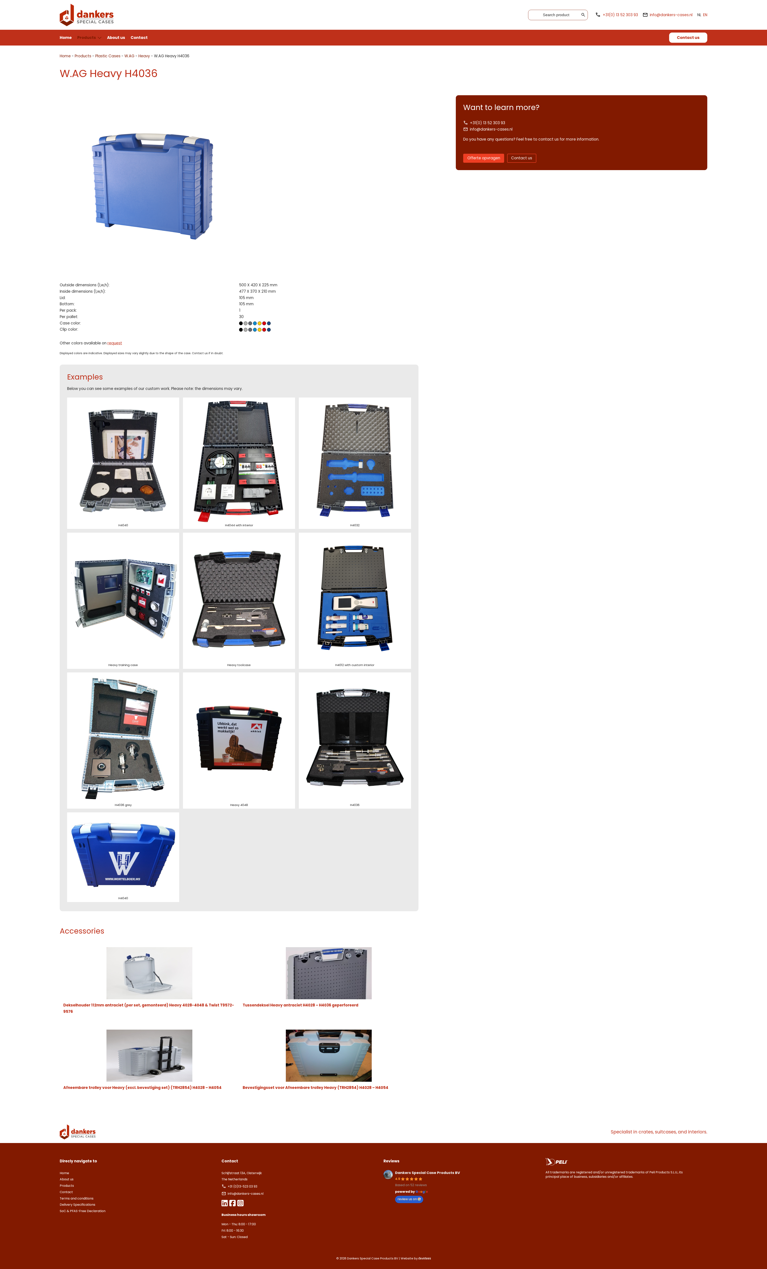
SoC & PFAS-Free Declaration (82, 1211)
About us (116, 37)
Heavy (144, 56)
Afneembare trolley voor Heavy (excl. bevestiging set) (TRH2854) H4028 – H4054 (142, 1087)
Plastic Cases (107, 56)
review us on (407, 1199)
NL (699, 15)
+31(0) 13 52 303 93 (620, 15)
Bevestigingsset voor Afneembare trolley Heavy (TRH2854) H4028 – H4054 (315, 1087)
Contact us (688, 37)
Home (66, 37)
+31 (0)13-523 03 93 (243, 1186)
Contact (139, 37)
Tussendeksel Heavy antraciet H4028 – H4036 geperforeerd (300, 1005)
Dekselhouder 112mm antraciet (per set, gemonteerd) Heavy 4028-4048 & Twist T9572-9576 (148, 1008)
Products (86, 37)
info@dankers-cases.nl (671, 15)
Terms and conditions (76, 1198)
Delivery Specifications (77, 1204)
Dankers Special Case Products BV (427, 1172)
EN (705, 15)
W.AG (129, 56)
